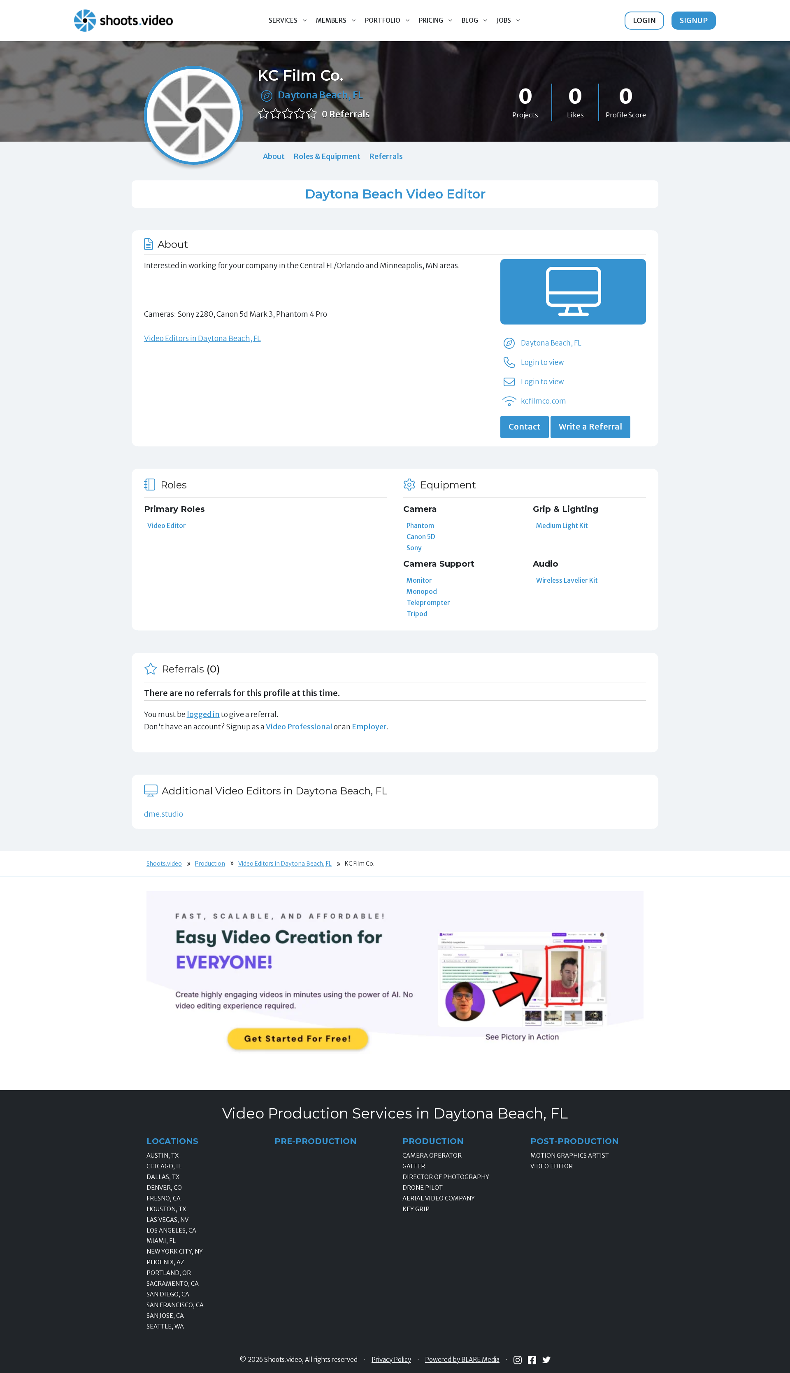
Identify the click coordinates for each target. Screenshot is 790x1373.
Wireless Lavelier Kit (567, 580)
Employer (369, 726)
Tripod (417, 613)
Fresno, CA (163, 1198)
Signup (694, 20)
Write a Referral (590, 427)
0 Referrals (346, 114)
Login (644, 20)
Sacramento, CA (172, 1283)
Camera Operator (432, 1155)
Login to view (542, 362)
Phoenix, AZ (165, 1262)
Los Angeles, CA (171, 1230)
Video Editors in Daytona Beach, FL (202, 338)
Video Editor (166, 525)
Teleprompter (428, 602)
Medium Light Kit (562, 525)
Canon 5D (421, 536)
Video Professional (299, 726)
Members (331, 20)
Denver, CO (164, 1187)
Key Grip (416, 1209)
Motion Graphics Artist (569, 1155)
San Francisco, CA (175, 1305)
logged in (203, 714)
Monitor (419, 580)
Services (283, 20)
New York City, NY (174, 1251)
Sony (414, 548)
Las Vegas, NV (167, 1220)
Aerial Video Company (438, 1198)
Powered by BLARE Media (462, 1360)
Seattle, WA (165, 1326)
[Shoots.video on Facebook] (532, 1360)
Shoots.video (164, 863)
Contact (525, 427)
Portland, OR (168, 1273)
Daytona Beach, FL (320, 95)
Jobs (504, 20)
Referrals (386, 156)
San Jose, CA (165, 1315)
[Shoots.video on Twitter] (546, 1360)
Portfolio (382, 20)
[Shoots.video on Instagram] (518, 1360)
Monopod (422, 591)
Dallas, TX (162, 1177)
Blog (470, 20)
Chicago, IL (163, 1166)
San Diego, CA (167, 1294)
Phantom (420, 525)
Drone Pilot (422, 1187)
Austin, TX (162, 1155)
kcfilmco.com (543, 401)
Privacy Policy (391, 1360)
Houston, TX (166, 1209)
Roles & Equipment (326, 156)
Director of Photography (445, 1177)
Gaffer (413, 1166)
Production (210, 863)
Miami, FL (161, 1241)
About (274, 156)
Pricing (431, 20)
